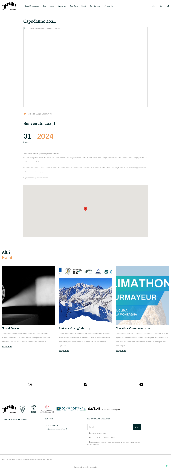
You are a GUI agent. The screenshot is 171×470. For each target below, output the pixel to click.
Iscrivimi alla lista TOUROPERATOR (102, 438)
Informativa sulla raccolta (85, 467)
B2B (152, 6)
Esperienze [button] (61, 6)
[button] (85, 209)
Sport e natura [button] (48, 6)
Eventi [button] (83, 6)
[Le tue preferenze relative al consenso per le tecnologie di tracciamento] (167, 466)
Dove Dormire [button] (95, 6)
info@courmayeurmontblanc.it (56, 429)
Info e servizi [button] (108, 6)
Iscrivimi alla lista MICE (98, 433)
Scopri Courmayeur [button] (32, 6)
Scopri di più (7, 347)
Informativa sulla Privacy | (12, 459)
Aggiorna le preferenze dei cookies (37, 459)
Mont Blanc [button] (73, 6)
